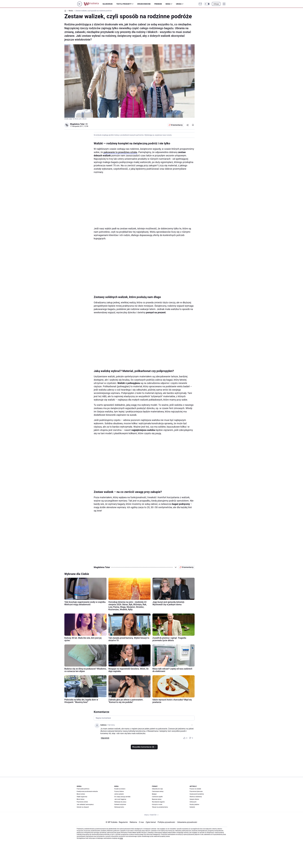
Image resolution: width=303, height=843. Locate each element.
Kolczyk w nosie (157, 804)
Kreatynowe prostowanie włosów (87, 791)
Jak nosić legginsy (120, 799)
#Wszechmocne (144, 4)
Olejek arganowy (82, 796)
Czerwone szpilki (157, 796)
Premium (158, 4)
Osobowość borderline (197, 794)
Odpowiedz (105, 738)
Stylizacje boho (119, 807)
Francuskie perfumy (83, 789)
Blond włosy (80, 799)
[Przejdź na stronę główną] (79, 6)
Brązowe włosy (156, 799)
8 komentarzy (177, 125)
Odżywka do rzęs (157, 789)
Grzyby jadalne (194, 804)
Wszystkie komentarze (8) (143, 747)
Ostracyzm (193, 802)
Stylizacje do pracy (120, 802)
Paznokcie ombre (82, 802)
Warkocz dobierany (196, 796)
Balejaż (154, 794)
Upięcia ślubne (194, 799)
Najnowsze (108, 4)
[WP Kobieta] (93, 4)
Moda (168, 4)
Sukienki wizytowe (120, 804)
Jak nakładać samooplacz (85, 804)
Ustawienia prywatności (186, 822)
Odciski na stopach (83, 807)
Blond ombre (81, 794)
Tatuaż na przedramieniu (160, 807)
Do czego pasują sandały (122, 796)
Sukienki (192, 807)
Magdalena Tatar (77, 124)
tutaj (121, 838)
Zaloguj (216, 4)
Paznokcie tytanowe (196, 791)
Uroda (178, 4)
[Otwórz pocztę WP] (200, 4)
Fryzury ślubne (119, 791)
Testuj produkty (123, 4)
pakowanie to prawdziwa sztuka (120, 152)
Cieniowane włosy (157, 791)
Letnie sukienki (119, 794)
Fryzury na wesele (195, 789)
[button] (207, 3)
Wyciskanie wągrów (158, 802)
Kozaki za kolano (119, 789)
